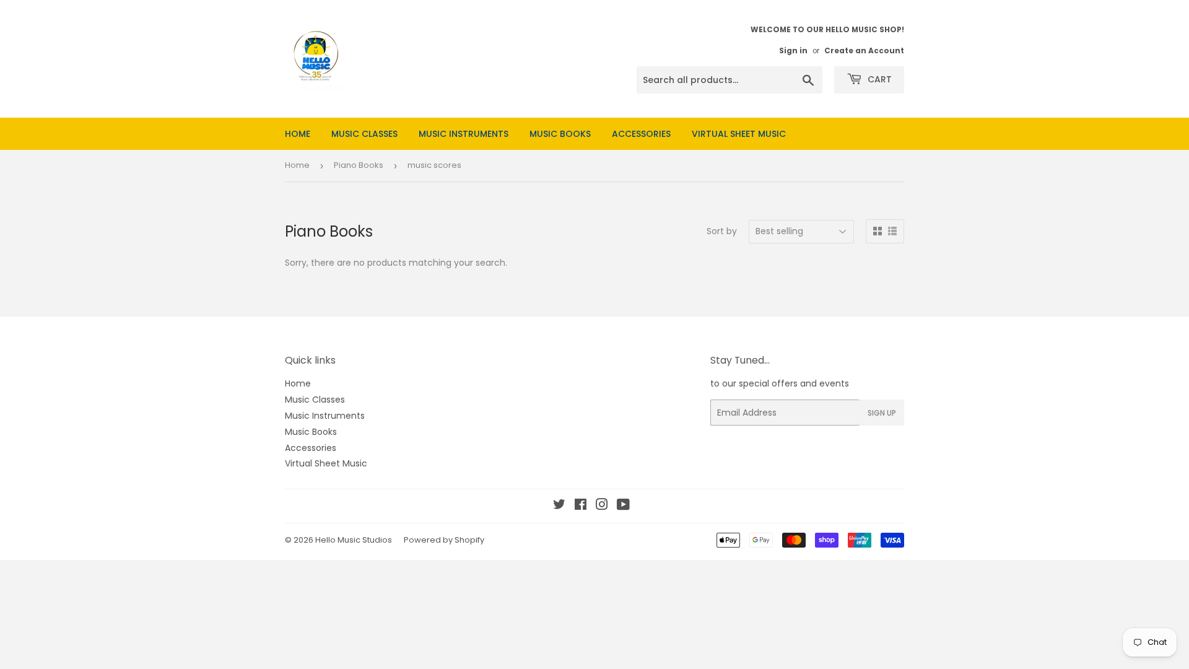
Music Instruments (463, 134)
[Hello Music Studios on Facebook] (580, 506)
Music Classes (364, 134)
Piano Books (358, 165)
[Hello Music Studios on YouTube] (623, 506)
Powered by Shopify (444, 540)
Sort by (722, 231)
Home (297, 134)
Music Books (560, 134)
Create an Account (864, 51)
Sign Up (882, 413)
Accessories (641, 134)
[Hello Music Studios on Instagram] (602, 506)
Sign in (793, 51)
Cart (878, 79)
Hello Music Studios (353, 540)
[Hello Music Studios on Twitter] (559, 506)
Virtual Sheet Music (739, 134)
